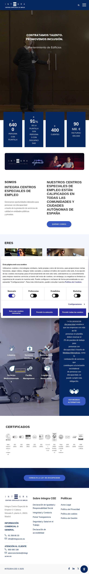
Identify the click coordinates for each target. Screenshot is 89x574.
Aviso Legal (66, 505)
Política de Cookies (73, 282)
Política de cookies (69, 514)
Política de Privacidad (70, 509)
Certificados (18, 427)
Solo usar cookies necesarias (16, 312)
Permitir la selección (44, 312)
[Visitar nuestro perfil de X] (77, 569)
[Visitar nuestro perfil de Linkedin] (72, 569)
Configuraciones (75, 304)
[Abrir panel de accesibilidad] (84, 569)
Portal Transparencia (42, 517)
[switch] (33, 296)
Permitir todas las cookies (72, 312)
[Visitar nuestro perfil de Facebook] (68, 569)
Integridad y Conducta (42, 513)
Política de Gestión (69, 518)
